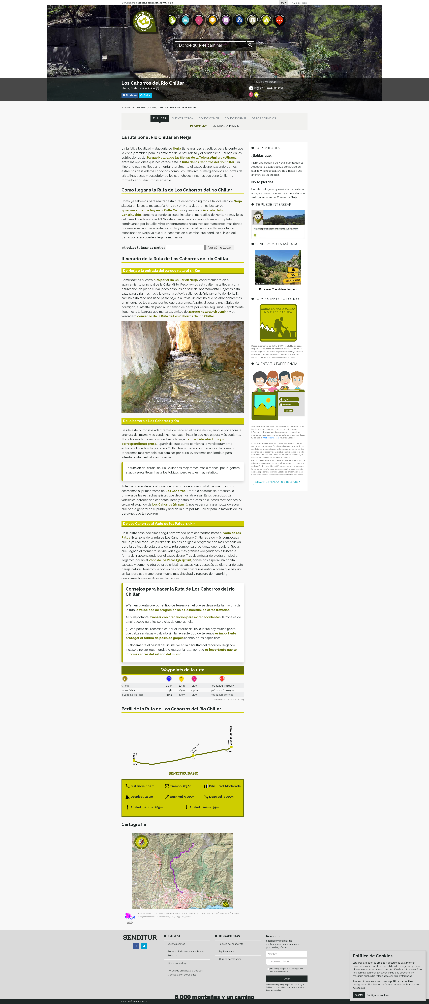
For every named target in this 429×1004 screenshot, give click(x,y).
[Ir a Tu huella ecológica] (278, 323)
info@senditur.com (270, 438)
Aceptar (359, 995)
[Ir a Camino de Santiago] (212, 20)
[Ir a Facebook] (136, 946)
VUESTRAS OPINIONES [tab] (225, 125)
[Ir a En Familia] (226, 20)
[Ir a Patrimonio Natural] (266, 20)
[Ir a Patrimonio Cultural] (253, 20)
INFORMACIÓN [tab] (198, 125)
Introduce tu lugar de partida (143, 247)
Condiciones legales (179, 963)
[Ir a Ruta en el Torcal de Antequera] (278, 267)
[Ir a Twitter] (144, 946)
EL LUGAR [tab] (159, 118)
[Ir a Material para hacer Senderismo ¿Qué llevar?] (278, 224)
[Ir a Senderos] (199, 20)
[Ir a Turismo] (239, 20)
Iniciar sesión (302, 3)
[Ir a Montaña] (186, 20)
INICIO (135, 107)
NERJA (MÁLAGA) (148, 107)
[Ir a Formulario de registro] (278, 395)
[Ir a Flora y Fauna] (172, 20)
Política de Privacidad (279, 971)
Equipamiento (226, 951)
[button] (130, 367)
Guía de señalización (230, 959)
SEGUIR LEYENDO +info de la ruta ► (278, 481)
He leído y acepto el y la (286, 970)
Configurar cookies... (379, 995)
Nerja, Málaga (131, 88)
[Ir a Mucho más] (279, 20)
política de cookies (401, 981)
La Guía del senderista (231, 944)
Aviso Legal (294, 968)
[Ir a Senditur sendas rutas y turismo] (145, 22)
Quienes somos (176, 944)
